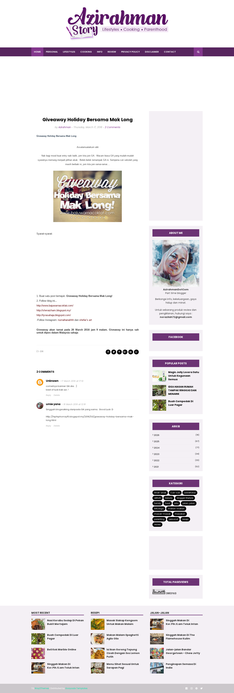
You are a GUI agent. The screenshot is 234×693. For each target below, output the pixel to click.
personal (173, 519)
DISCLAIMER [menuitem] (152, 51)
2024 (176, 447)
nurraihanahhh (66, 319)
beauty (169, 497)
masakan (180, 513)
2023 (176, 454)
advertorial (190, 492)
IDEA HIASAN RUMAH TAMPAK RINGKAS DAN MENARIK (182, 390)
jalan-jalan (189, 503)
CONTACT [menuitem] (170, 51)
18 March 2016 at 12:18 (74, 404)
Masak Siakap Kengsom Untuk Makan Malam (122, 622)
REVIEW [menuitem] (112, 51)
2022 (176, 460)
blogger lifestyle (185, 497)
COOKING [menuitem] (86, 51)
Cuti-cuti (175, 492)
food (167, 503)
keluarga (159, 508)
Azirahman (64, 127)
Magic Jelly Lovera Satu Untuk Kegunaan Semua (183, 375)
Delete (57, 395)
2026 (176, 435)
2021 (176, 466)
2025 (176, 441)
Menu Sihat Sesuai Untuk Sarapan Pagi (123, 665)
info (176, 503)
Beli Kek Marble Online (61, 649)
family (157, 503)
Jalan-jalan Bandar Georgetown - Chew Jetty (183, 651)
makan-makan (176, 508)
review (157, 524)
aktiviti (157, 497)
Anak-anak (160, 492)
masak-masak (162, 513)
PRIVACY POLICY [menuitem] (130, 51)
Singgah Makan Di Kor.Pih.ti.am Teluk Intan (63, 665)
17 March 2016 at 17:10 (72, 381)
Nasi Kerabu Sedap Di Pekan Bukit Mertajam (65, 622)
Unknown (52, 381)
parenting (159, 519)
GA (41, 351)
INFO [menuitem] (99, 51)
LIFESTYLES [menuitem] (69, 51)
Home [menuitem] (37, 51)
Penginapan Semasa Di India (181, 665)
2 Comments (112, 127)
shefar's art (85, 319)
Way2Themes (42, 688)
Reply (48, 395)
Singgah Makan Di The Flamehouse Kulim (180, 636)
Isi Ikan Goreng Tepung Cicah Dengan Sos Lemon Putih (123, 653)
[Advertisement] (117, 87)
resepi (185, 519)
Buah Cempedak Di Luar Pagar (180, 403)
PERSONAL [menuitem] (52, 51)
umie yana (53, 404)
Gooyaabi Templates (76, 688)
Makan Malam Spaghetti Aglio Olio (123, 636)
